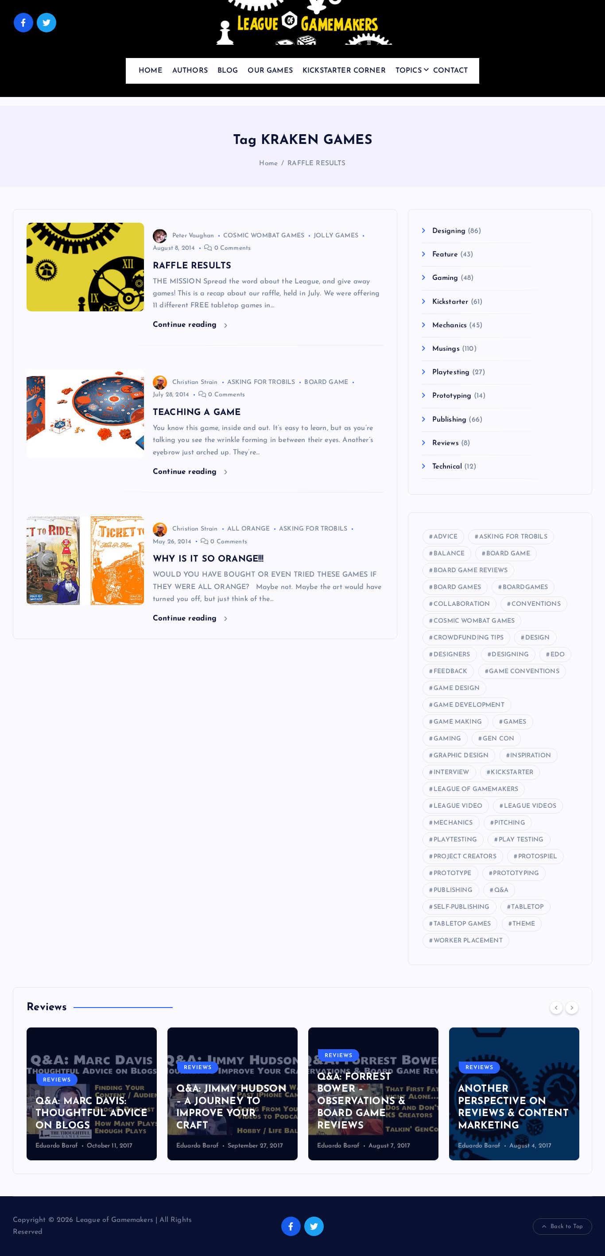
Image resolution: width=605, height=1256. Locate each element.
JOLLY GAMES (336, 236)
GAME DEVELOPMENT (469, 705)
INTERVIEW (451, 772)
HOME (151, 70)
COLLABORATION (462, 604)
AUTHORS (190, 70)
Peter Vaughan (193, 236)
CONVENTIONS (536, 604)
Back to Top (567, 1226)
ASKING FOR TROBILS (261, 382)
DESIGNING (510, 654)
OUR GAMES (270, 70)
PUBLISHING (453, 890)
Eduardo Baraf (56, 1146)
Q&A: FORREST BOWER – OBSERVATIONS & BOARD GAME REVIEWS (361, 1101)
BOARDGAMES (525, 587)
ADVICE (446, 537)
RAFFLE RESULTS (316, 163)
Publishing (449, 419)
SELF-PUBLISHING (461, 907)
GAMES (515, 722)
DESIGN (537, 638)
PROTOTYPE (452, 873)
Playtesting (450, 372)
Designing (448, 231)
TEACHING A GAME (196, 412)
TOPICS (409, 70)
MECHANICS (453, 823)
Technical (447, 466)
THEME (523, 924)
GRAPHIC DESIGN (461, 755)
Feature (445, 254)
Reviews (445, 443)
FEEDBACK (450, 671)
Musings (445, 349)
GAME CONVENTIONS (524, 671)
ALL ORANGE (248, 529)
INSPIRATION (530, 755)
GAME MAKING (458, 722)
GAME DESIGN (457, 688)
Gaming (445, 278)
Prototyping (451, 395)
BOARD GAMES (457, 587)
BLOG (227, 70)
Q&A (501, 890)
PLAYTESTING (455, 840)
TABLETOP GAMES (462, 924)
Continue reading (186, 325)
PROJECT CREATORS (465, 856)
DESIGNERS (452, 654)
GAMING (447, 739)
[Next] (571, 1007)
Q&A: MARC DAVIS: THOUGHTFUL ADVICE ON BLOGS (91, 1114)
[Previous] (556, 1007)
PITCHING (509, 823)
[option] (92, 1093)
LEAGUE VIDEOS (530, 806)
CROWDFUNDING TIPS (469, 638)
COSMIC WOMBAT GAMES (263, 236)
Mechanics (449, 325)
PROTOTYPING (516, 873)
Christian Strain (195, 382)
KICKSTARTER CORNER (344, 70)
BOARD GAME (326, 382)
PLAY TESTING (521, 840)
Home (268, 163)
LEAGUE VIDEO (458, 806)
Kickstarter (450, 302)
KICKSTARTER (512, 772)
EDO (558, 654)
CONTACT (450, 70)
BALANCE (449, 553)
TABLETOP (527, 907)
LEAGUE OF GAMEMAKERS (476, 789)
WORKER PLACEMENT (468, 941)
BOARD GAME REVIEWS (471, 570)
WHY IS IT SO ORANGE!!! (208, 559)
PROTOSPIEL (538, 856)
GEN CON (498, 739)
